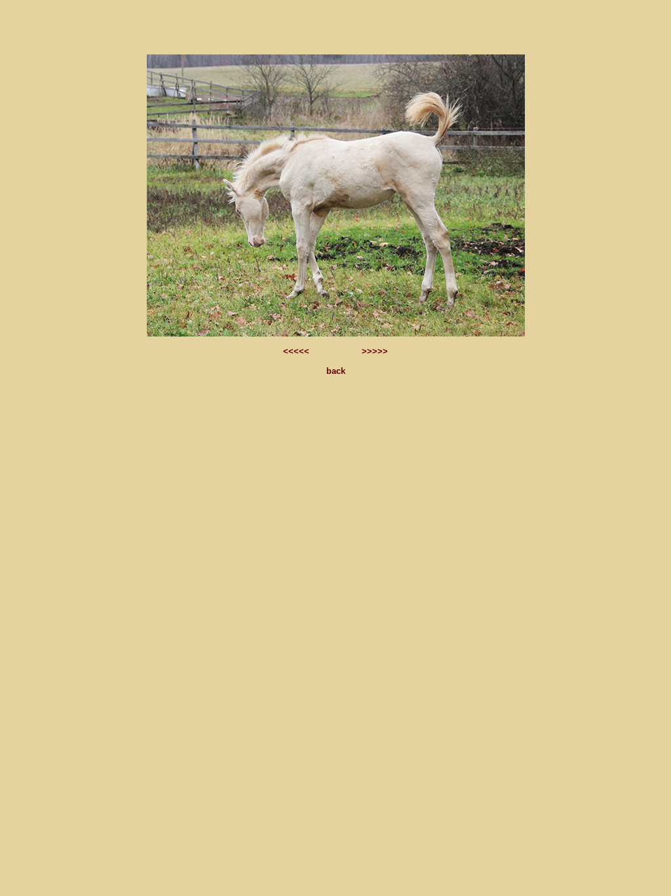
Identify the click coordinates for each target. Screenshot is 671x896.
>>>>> (373, 351)
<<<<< (297, 351)
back (335, 371)
